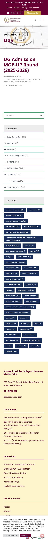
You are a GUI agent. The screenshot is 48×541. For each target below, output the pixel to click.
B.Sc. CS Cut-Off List (15, 251)
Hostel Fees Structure (14, 486)
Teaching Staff (22, 82)
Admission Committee (16, 221)
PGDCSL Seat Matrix (13, 477)
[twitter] (17, 13)
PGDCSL (10, 162)
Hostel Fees (30, 296)
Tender (35, 346)
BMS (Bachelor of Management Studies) (23, 417)
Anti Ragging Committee (17, 232)
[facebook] (11, 13)
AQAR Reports (12, 246)
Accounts (34, 210)
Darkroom (11, 273)
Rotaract (29, 335)
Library (24, 7)
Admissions (12, 227)
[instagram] (20, 13)
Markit (25, 324)
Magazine (11, 324)
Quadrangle (26, 329)
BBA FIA (10, 143)
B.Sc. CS (29, 246)
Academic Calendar (15, 210)
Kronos (10, 318)
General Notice (14, 85)
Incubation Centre (22, 10)
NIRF (38, 324)
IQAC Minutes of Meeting (17, 312)
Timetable (11, 351)
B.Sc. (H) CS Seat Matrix (15, 473)
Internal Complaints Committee (20, 307)
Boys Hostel (24, 257)
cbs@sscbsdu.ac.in (13, 397)
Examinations (13, 285)
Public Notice (35, 79)
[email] (8, 13)
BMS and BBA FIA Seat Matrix (17, 468)
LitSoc (24, 318)
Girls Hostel (12, 296)
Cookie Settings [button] (11, 535)
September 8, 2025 (13, 76)
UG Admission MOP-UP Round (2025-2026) (21, 64)
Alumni (16, 7)
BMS (9, 149)
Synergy (21, 346)
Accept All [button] (25, 535)
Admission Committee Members (19, 464)
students (15, 181)
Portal (9, 7)
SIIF (8, 346)
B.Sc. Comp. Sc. (13, 137)
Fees (9, 290)
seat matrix (12, 340)
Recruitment (12, 335)
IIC (32, 10)
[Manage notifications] (42, 536)
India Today (32, 301)
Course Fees (30, 268)
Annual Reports (31, 227)
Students (9, 82)
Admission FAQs (11, 481)
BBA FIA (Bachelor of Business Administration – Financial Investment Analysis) (22, 425)
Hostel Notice (13, 301)
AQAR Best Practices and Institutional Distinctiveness (21, 239)
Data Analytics (29, 273)
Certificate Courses (15, 262)
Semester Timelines (31, 340)
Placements (32, 13)
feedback (31, 285)
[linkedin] (14, 13)
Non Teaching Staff (16, 79)
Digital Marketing (14, 279)
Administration (14, 215)
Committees (12, 268)
